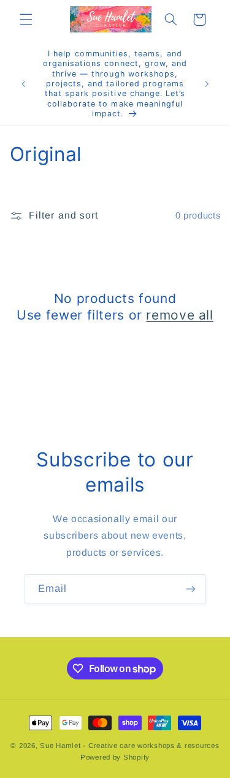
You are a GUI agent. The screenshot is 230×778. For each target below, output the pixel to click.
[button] (26, 20)
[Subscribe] (191, 589)
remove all (179, 315)
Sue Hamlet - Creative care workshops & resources (129, 745)
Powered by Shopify (115, 757)
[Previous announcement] (23, 83)
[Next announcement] (206, 83)
